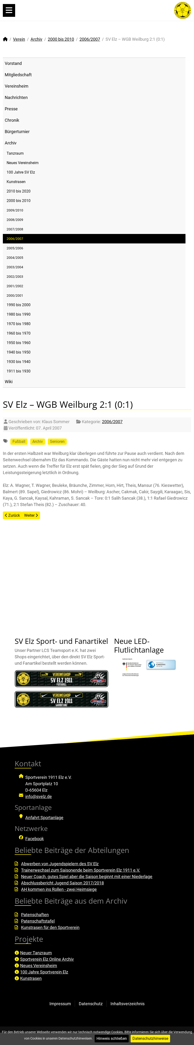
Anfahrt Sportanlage (44, 817)
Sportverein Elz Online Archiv (47, 959)
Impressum (60, 1003)
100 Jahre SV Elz (21, 172)
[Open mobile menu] (9, 10)
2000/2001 (15, 295)
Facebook (34, 838)
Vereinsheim (16, 86)
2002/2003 (15, 276)
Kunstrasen (16, 181)
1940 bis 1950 (19, 352)
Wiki (9, 381)
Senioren (57, 441)
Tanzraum (15, 153)
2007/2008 (15, 229)
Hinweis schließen (112, 1038)
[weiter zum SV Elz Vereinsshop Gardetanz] (61, 699)
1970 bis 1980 (19, 324)
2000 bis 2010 (19, 200)
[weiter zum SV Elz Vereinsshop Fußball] (61, 678)
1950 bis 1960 (19, 343)
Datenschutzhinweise (150, 1038)
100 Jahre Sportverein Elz (44, 971)
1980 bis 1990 (19, 314)
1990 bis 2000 (19, 305)
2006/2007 (15, 239)
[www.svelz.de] (182, 10)
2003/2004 (15, 267)
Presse (11, 108)
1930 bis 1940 (19, 361)
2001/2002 (15, 286)
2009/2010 (15, 210)
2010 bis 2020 (19, 191)
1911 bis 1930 (19, 371)
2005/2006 (15, 248)
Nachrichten (16, 97)
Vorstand (13, 63)
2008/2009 (15, 220)
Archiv (11, 142)
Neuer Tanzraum (36, 952)
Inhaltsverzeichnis (127, 1003)
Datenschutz (91, 1003)
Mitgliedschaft (18, 74)
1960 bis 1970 (19, 333)
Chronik (12, 120)
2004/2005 (15, 258)
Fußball (19, 441)
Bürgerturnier (17, 131)
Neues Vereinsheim (23, 163)
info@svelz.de (38, 796)
